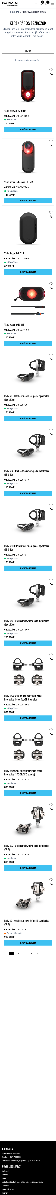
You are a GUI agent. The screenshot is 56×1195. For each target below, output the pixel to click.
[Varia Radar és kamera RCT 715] (28, 158)
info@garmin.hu (13, 1153)
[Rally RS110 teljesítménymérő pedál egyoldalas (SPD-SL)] (28, 522)
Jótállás (5, 1186)
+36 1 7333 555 (15, 1157)
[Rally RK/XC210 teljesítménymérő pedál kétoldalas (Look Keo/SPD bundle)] (28, 672)
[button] (46, 4)
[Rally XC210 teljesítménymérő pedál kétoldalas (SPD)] (28, 822)
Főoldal (14, 12)
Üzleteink (5, 1171)
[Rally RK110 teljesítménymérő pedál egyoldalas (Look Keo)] (28, 372)
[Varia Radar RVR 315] (28, 229)
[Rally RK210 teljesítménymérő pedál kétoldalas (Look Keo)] (28, 597)
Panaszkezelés (8, 1189)
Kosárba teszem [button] (28, 129)
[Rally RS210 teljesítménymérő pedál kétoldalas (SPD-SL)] (28, 447)
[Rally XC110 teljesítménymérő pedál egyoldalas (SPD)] (28, 897)
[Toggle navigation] (52, 4)
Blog (4, 1178)
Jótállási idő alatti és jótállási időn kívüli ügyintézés (22, 1182)
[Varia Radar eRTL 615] (28, 301)
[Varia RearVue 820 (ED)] (28, 87)
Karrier (5, 1193)
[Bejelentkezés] (36, 4)
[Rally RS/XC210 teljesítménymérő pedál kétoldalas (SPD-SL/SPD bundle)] (28, 747)
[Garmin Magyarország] (10, 4)
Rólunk (5, 1175)
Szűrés (28, 51)
